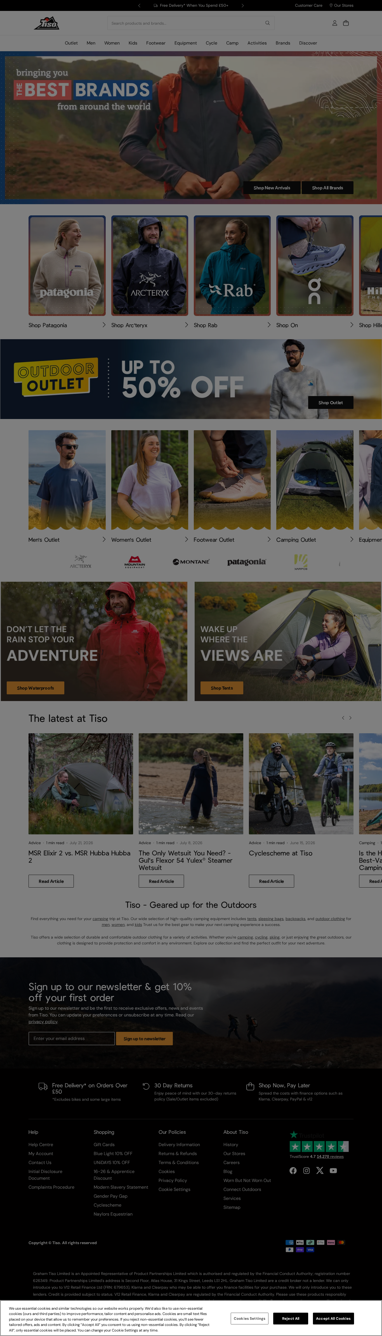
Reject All (290, 1318)
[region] (191, 1318)
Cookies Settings (249, 1318)
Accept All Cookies (333, 1318)
